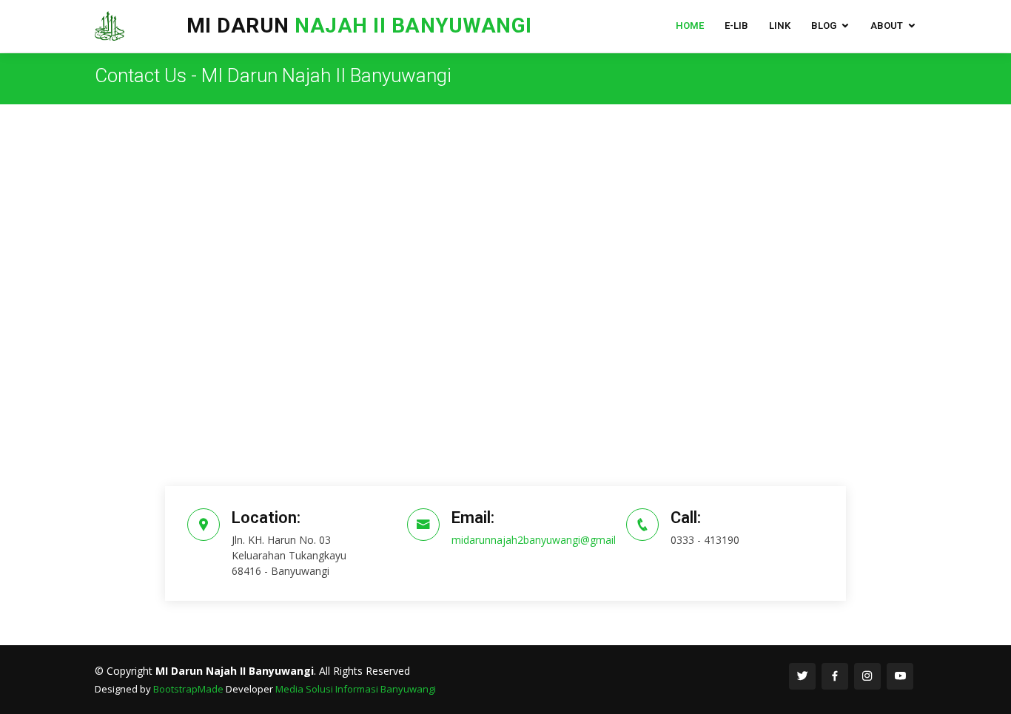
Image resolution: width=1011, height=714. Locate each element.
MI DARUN (390, 25)
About (886, 25)
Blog (823, 25)
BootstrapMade (188, 689)
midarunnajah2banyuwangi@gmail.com (545, 540)
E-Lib (736, 25)
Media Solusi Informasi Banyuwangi (355, 689)
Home (690, 25)
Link (779, 25)
